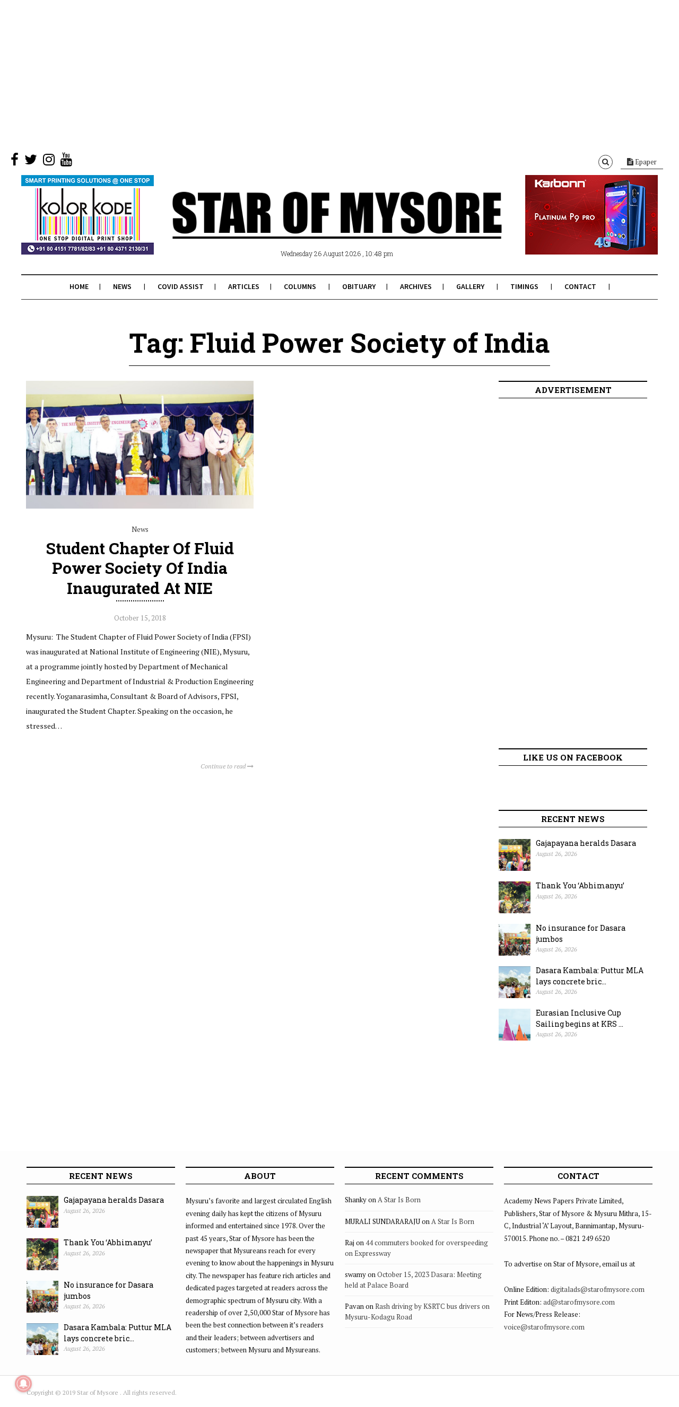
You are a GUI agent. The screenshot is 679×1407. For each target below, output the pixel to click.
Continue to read (224, 766)
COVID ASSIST (181, 286)
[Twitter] (30, 162)
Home (79, 286)
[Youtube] (66, 162)
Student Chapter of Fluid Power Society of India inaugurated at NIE (140, 568)
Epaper (645, 162)
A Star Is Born (399, 1199)
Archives (416, 286)
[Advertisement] (318, 74)
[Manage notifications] (23, 1383)
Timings (524, 286)
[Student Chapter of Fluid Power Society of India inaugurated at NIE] (140, 506)
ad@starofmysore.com (579, 1302)
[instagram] (49, 162)
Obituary (359, 286)
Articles (243, 286)
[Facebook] (15, 162)
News (122, 286)
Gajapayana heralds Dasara (586, 843)
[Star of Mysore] (313, 227)
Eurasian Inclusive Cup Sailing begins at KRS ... (579, 1018)
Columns (300, 286)
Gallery (470, 286)
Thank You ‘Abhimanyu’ (580, 885)
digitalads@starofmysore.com (598, 1289)
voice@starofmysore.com (544, 1327)
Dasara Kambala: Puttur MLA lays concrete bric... (589, 975)
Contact (580, 286)
